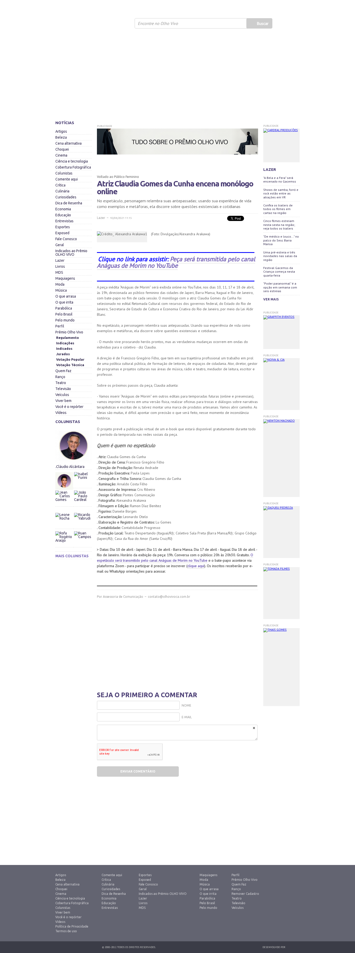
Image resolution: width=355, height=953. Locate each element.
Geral (59, 245)
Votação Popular (70, 359)
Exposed (62, 233)
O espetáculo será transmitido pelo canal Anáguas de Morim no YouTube (175, 558)
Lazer (59, 260)
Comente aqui (66, 179)
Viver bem (63, 401)
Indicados (64, 348)
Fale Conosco (66, 239)
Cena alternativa (68, 143)
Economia (63, 209)
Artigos (61, 131)
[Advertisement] (177, 76)
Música (61, 290)
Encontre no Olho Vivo (158, 23)
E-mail (187, 717)
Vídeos (61, 413)
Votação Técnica (70, 365)
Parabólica (63, 308)
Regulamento (67, 337)
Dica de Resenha (68, 203)
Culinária (62, 191)
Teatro (60, 383)
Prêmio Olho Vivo (69, 332)
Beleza (61, 137)
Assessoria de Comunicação (123, 596)
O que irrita (64, 302)
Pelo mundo (65, 320)
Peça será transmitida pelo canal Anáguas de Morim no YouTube (176, 262)
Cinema (61, 155)
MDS (59, 272)
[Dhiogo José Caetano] (64, 481)
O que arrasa (65, 296)
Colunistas (64, 173)
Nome (186, 705)
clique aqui (195, 565)
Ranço (60, 377)
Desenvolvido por (273, 947)
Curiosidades (65, 197)
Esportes (62, 227)
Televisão (63, 389)
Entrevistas (64, 221)
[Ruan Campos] (83, 530)
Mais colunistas (72, 556)
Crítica (60, 185)
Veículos (62, 395)
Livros (60, 266)
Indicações (65, 343)
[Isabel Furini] (83, 471)
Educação (63, 215)
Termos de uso (66, 931)
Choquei (62, 149)
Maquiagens (65, 278)
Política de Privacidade (71, 926)
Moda (59, 284)
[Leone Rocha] (64, 522)
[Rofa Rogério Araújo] (64, 540)
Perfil (59, 326)
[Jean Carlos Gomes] (64, 499)
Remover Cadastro (245, 893)
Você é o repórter (69, 407)
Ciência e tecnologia (71, 161)
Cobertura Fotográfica (73, 167)
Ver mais (271, 299)
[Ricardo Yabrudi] (83, 512)
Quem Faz (63, 371)
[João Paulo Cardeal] (83, 489)
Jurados (63, 354)
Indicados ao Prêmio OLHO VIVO (71, 253)
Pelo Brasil (64, 314)
